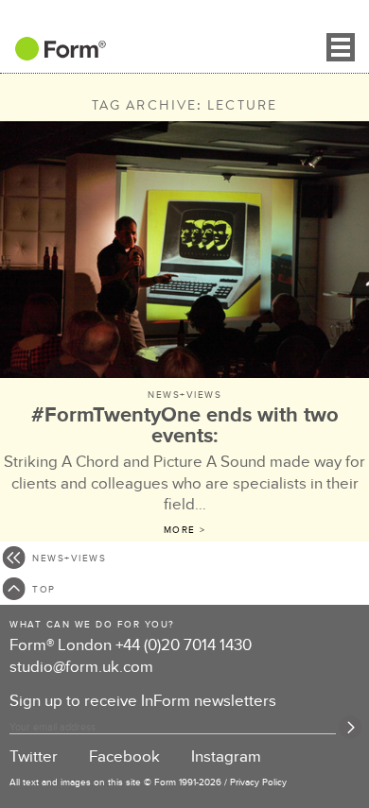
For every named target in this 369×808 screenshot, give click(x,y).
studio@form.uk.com (81, 667)
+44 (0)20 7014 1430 (183, 645)
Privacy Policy (258, 782)
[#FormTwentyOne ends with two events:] (184, 252)
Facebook (124, 757)
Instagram (226, 757)
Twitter (33, 757)
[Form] (53, 54)
